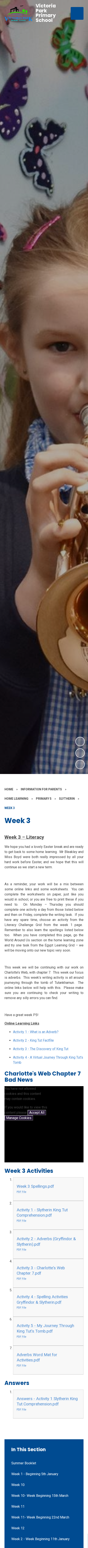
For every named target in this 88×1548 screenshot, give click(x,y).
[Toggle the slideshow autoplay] (80, 764)
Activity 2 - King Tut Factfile (33, 1040)
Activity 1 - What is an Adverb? (36, 1032)
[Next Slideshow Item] (80, 741)
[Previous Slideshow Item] (80, 753)
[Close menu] (77, 13)
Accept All (36, 1113)
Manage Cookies (18, 1118)
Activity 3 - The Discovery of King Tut (40, 1049)
